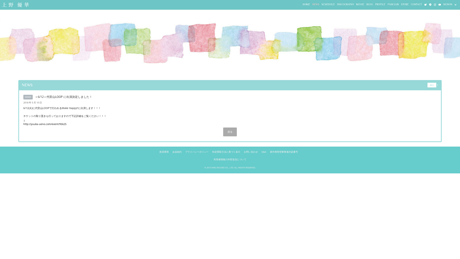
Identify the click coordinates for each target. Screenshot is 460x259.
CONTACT (416, 4)
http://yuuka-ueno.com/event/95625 (44, 124)
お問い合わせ (251, 151)
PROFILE (380, 4)
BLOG (369, 4)
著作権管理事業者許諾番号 (284, 151)
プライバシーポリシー (197, 151)
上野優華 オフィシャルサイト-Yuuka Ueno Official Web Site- (15, 5)
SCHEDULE (328, 4)
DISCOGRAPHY (345, 4)
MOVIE (360, 4)
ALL (432, 85)
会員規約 (177, 151)
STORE (405, 4)
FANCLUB (393, 4)
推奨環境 (164, 151)
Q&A (263, 151)
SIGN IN (447, 4)
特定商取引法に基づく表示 (226, 151)
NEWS (315, 4)
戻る (230, 131)
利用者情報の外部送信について (230, 159)
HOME (306, 4)
